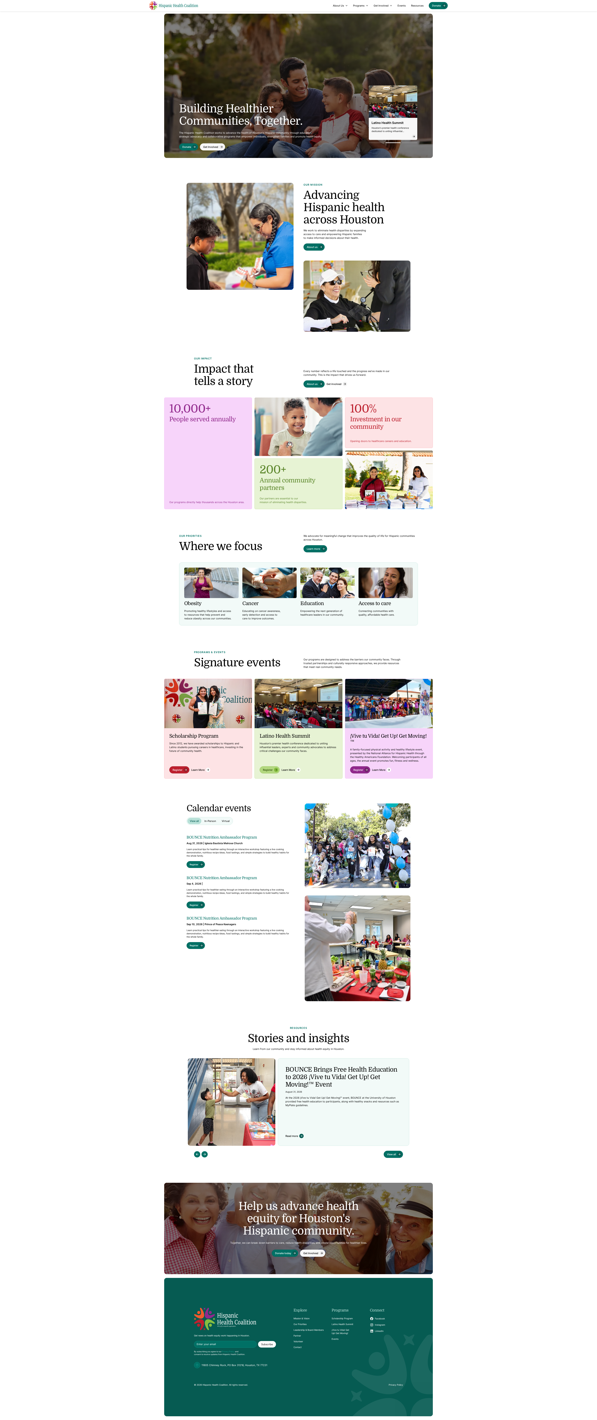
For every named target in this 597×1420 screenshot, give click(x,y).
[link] (438, 5)
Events (402, 5)
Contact (298, 1347)
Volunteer (298, 1341)
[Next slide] (204, 1154)
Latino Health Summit (342, 1324)
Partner (297, 1335)
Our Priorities (300, 1324)
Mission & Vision (302, 1318)
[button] (340, 5)
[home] (173, 5)
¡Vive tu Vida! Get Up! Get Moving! (340, 1331)
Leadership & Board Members (309, 1330)
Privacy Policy (228, 1351)
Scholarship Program (342, 1318)
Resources (417, 5)
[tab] (194, 821)
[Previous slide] (197, 1154)
